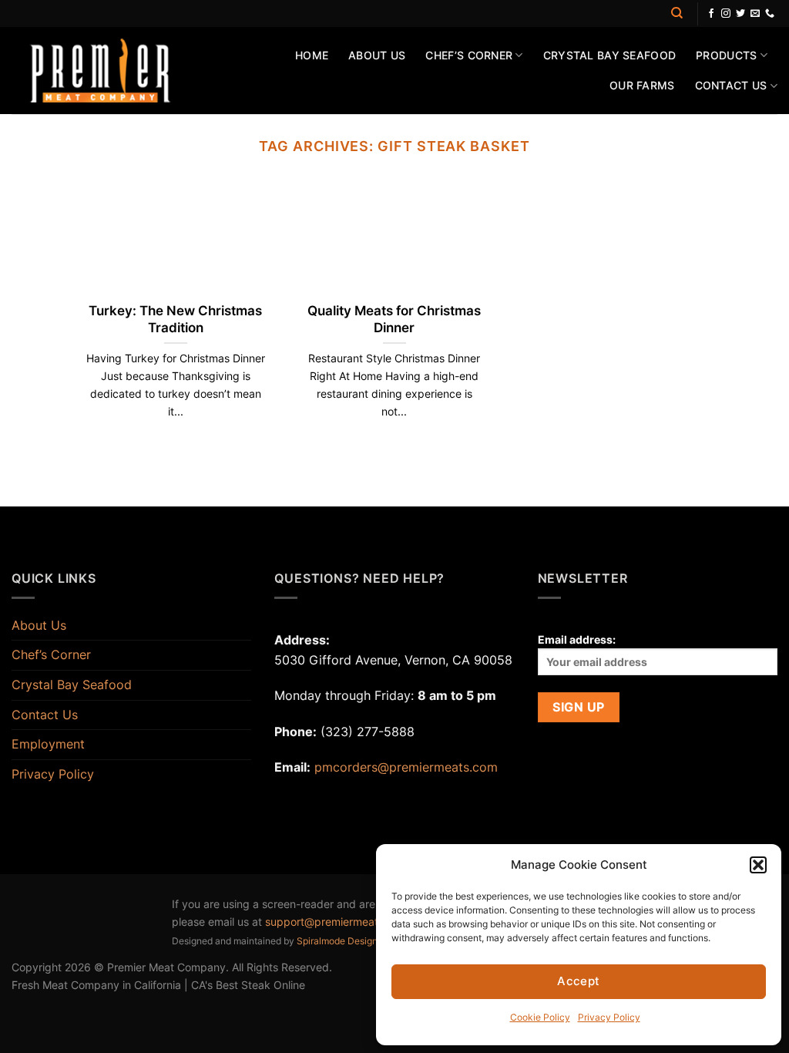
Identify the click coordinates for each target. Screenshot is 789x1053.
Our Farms (642, 85)
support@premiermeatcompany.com (357, 921)
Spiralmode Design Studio (352, 941)
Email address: (577, 639)
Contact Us (731, 85)
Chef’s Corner (468, 55)
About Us (376, 55)
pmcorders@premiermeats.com (406, 767)
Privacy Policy (609, 1017)
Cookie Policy (540, 1017)
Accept (578, 981)
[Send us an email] (755, 13)
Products (726, 55)
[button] (758, 865)
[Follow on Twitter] (740, 13)
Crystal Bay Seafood (609, 55)
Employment (48, 744)
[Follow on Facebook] (711, 13)
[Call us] (769, 13)
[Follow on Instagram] (725, 13)
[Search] (677, 13)
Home (311, 55)
